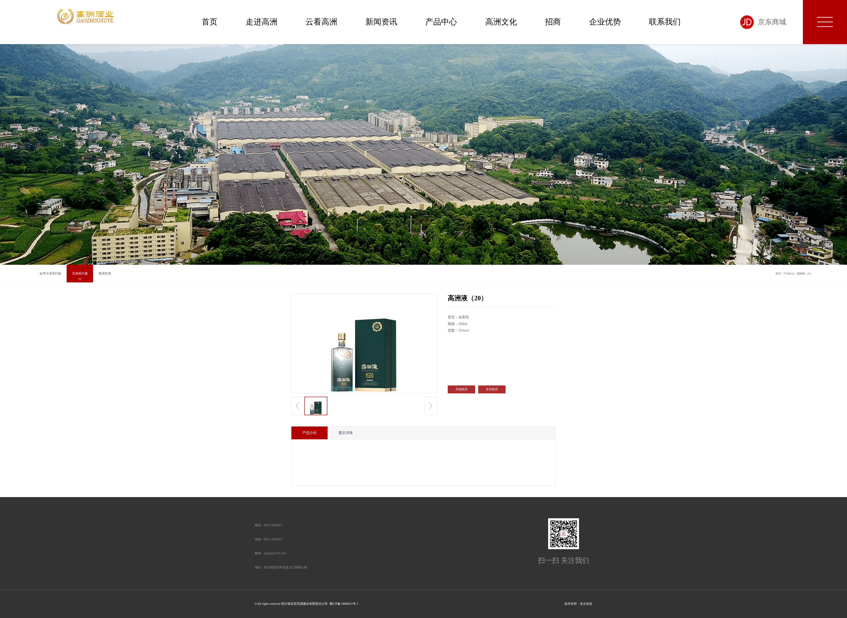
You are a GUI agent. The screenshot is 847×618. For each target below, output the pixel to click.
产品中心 (441, 21)
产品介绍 (309, 433)
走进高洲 (261, 21)
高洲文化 (501, 21)
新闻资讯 (381, 21)
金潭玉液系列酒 (50, 273)
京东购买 (492, 389)
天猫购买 (461, 389)
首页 (209, 21)
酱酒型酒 (105, 273)
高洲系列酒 (80, 273)
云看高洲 (321, 21)
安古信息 (586, 603)
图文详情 (346, 433)
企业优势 (605, 21)
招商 (553, 21)
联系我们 (665, 21)
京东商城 (772, 22)
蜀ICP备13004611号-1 (343, 603)
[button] (431, 406)
